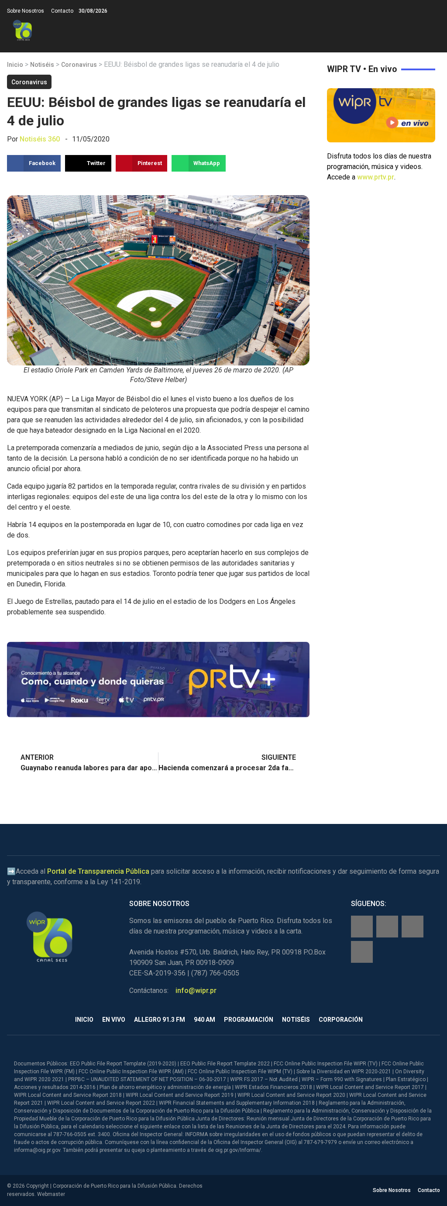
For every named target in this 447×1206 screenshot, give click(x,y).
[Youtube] (362, 952)
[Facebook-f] (362, 926)
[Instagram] (387, 926)
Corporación (341, 1019)
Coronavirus (79, 64)
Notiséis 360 (40, 139)
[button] (433, 30)
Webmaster (51, 1194)
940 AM (204, 1019)
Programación (248, 1019)
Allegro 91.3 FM (159, 1019)
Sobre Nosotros (25, 11)
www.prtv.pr (375, 177)
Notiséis (42, 64)
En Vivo (113, 1019)
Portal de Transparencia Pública (98, 871)
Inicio (15, 64)
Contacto (62, 11)
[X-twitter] (412, 926)
